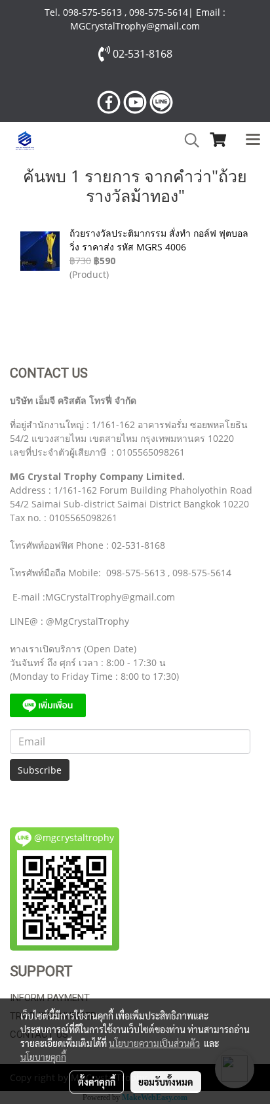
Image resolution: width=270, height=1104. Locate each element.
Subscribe (40, 770)
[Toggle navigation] (253, 140)
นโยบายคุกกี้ (43, 1057)
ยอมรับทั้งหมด (165, 1082)
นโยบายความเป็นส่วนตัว (154, 1043)
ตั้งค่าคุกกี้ (96, 1082)
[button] (187, 140)
